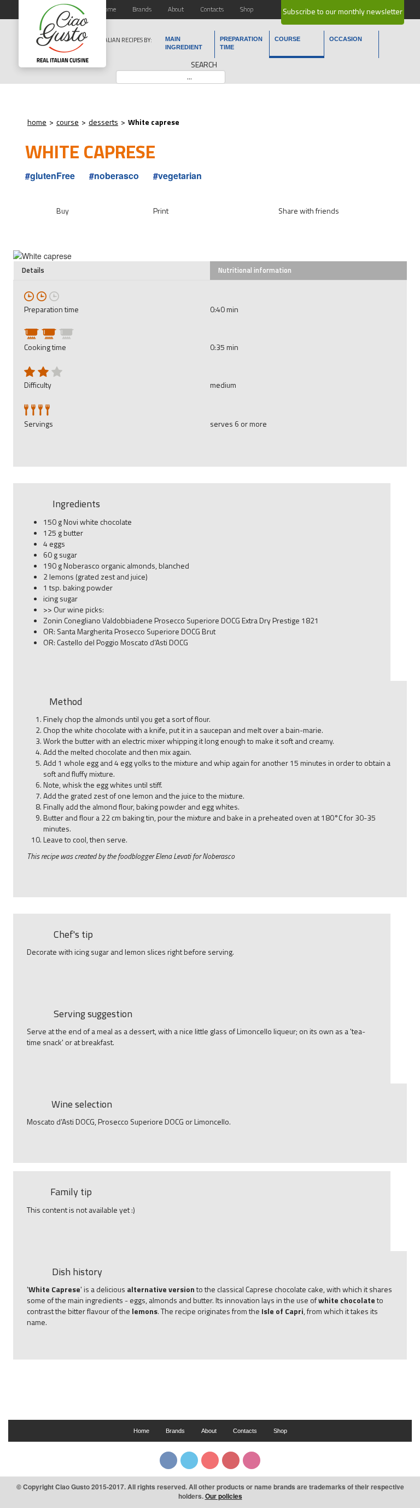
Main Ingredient (183, 43)
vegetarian (180, 175)
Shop (246, 9)
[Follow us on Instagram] (251, 1460)
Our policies (223, 1496)
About (176, 9)
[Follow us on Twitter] (189, 1460)
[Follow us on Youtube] (210, 1460)
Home (108, 9)
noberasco (116, 175)
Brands (141, 9)
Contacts (212, 9)
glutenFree (52, 175)
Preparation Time (241, 43)
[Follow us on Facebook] (168, 1460)
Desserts (103, 122)
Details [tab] (33, 270)
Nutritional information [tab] (254, 270)
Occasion (345, 39)
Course (287, 39)
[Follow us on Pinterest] (231, 1460)
